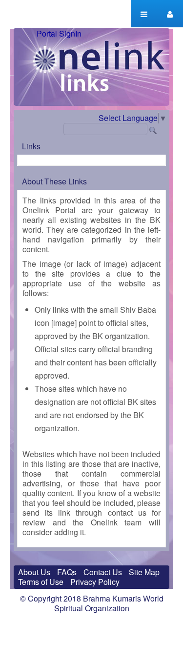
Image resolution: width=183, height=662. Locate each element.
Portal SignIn (59, 34)
